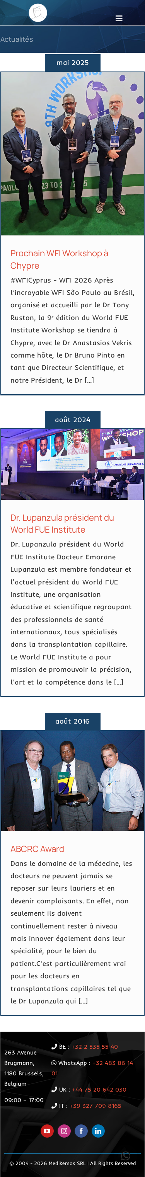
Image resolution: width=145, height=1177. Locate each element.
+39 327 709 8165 (95, 1105)
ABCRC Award (37, 849)
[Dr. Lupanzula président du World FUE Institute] (72, 464)
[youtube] (47, 1131)
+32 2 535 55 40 (95, 1046)
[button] (125, 1156)
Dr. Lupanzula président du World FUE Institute (62, 524)
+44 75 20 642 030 (99, 1089)
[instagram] (64, 1131)
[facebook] (81, 1131)
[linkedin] (98, 1131)
